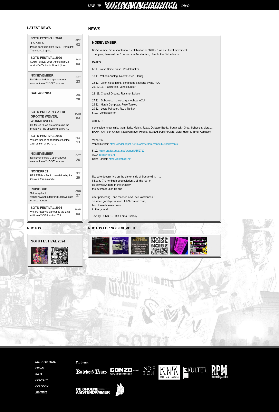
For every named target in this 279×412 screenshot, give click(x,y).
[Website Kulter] (195, 380)
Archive (41, 392)
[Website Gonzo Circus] (125, 377)
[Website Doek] (120, 397)
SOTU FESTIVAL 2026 (46, 57)
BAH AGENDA (41, 93)
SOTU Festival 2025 (46, 136)
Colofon (41, 386)
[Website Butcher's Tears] (91, 378)
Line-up (94, 6)
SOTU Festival (45, 362)
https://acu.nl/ (107, 154)
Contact (41, 380)
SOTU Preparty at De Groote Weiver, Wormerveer (48, 116)
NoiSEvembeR (42, 153)
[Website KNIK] (169, 378)
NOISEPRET (39, 171)
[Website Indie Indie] (149, 374)
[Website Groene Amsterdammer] (93, 397)
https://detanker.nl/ (120, 158)
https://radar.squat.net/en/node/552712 (121, 150)
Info (185, 6)
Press (39, 368)
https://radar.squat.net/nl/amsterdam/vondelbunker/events (144, 143)
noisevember (42, 75)
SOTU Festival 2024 (46, 207)
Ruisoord (39, 189)
